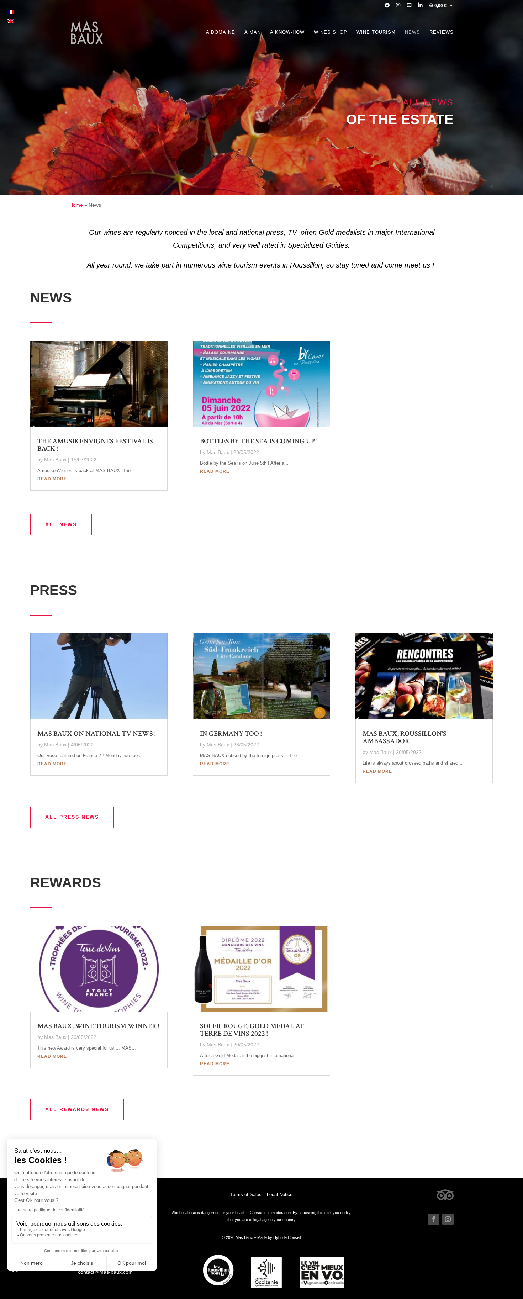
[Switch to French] (10, 11)
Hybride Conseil (287, 1237)
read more (52, 478)
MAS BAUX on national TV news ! (96, 733)
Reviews (441, 32)
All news (61, 524)
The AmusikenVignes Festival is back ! (95, 445)
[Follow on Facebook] (433, 1219)
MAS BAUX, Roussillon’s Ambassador (405, 737)
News (412, 32)
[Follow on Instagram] (448, 1219)
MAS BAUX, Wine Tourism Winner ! (98, 1026)
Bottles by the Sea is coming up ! (258, 441)
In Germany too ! (231, 733)
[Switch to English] (10, 20)
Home (76, 205)
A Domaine (220, 32)
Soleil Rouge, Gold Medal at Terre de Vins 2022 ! (252, 1029)
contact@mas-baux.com (105, 1272)
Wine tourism (376, 32)
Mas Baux (55, 460)
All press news (72, 817)
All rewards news (77, 1109)
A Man (252, 32)
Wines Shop (330, 32)
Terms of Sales (246, 1194)
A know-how (287, 32)
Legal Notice (279, 1194)
